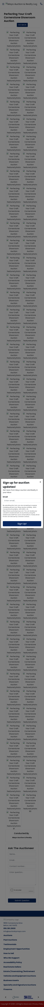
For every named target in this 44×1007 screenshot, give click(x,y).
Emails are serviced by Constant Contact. (16, 516)
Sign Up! (22, 523)
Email (5, 497)
